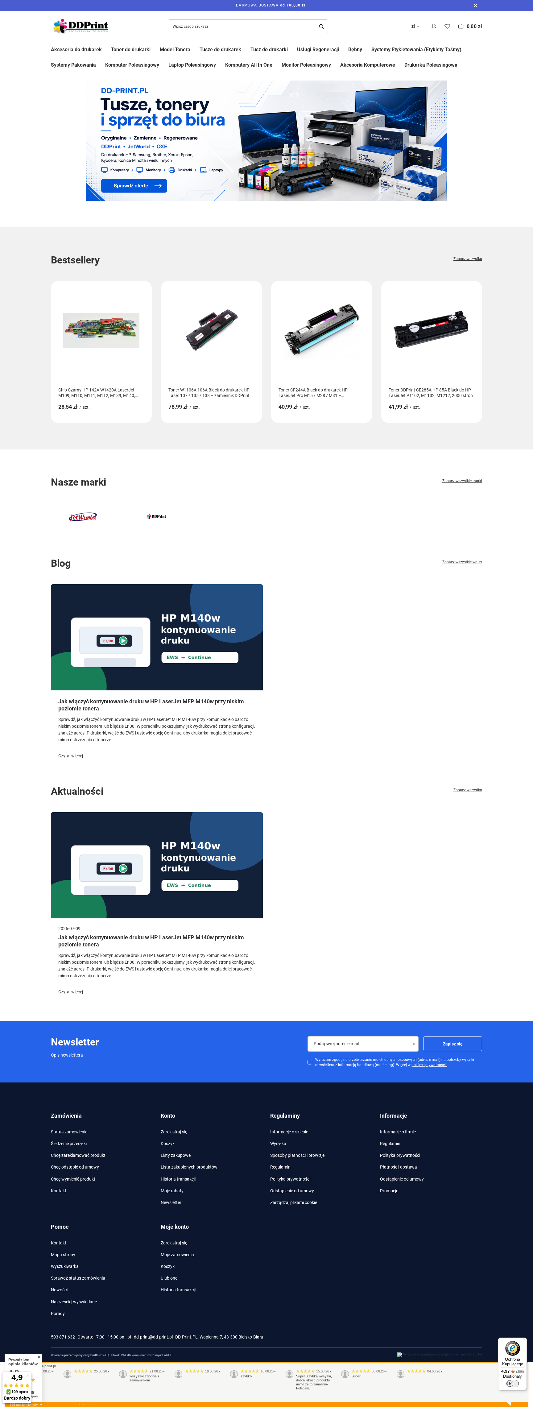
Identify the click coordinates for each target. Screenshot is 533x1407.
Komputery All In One (248, 65)
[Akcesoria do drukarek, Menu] (106, 49)
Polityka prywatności (290, 1179)
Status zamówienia (69, 1131)
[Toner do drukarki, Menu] (155, 49)
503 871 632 (63, 1337)
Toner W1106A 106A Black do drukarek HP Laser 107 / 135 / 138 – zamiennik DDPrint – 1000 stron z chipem (210, 392)
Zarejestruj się (174, 1131)
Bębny (355, 49)
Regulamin (280, 1167)
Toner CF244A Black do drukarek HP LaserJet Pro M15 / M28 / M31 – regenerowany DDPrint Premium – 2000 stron (316, 392)
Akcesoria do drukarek (76, 49)
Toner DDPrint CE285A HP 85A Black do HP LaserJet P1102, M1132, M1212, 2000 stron (431, 392)
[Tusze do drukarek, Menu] (245, 49)
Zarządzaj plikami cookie (293, 1202)
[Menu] (523, 1341)
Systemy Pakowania (73, 65)
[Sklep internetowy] (439, 1354)
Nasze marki (78, 482)
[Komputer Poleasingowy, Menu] (163, 64)
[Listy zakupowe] (447, 26)
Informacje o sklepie (289, 1131)
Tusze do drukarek (220, 49)
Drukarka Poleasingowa (430, 65)
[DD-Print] (156, 517)
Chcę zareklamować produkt (78, 1155)
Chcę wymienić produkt (73, 1179)
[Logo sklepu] (82, 26)
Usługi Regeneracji (318, 49)
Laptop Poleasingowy (192, 65)
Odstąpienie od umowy (292, 1190)
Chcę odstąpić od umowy (75, 1167)
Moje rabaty (172, 1190)
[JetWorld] (83, 517)
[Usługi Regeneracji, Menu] (343, 49)
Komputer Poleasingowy (132, 65)
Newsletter (171, 1202)
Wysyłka (278, 1143)
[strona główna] (266, 141)
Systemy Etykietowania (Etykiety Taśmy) (416, 49)
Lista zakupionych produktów (189, 1167)
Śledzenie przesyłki (69, 1143)
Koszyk (168, 1143)
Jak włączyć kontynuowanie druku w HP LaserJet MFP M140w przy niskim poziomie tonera (151, 705)
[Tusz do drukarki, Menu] (292, 49)
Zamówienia (66, 1115)
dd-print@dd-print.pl (153, 1337)
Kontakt (58, 1190)
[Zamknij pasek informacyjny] (475, 5)
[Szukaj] (321, 26)
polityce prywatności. (429, 1065)
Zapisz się (453, 1043)
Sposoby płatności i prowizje (297, 1155)
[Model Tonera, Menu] (194, 49)
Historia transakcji (178, 1179)
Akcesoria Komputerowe (367, 65)
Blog (61, 563)
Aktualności (77, 791)
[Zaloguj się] (434, 26)
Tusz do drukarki (269, 49)
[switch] (512, 1383)
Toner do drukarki (131, 49)
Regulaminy (285, 1115)
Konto (168, 1115)
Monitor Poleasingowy (306, 65)
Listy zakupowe (176, 1155)
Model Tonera (175, 49)
